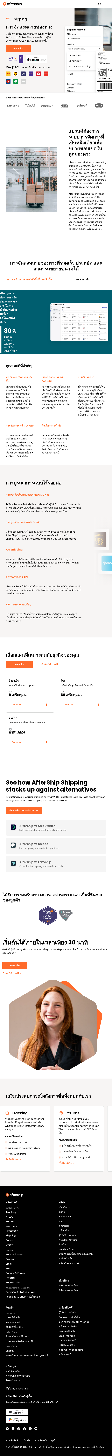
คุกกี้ (53, 1440)
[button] (30, 704)
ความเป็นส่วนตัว (12, 1440)
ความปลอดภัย (41, 1440)
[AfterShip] (13, 4)
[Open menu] (106, 4)
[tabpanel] (56, 372)
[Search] (99, 4)
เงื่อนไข (27, 1440)
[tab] (29, 279)
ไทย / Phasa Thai (19, 1388)
